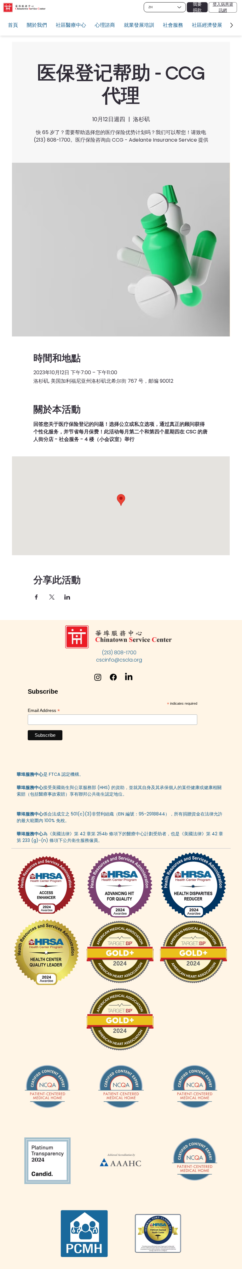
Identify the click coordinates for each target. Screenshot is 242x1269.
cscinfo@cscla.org (119, 659)
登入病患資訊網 (223, 7)
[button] (37, 25)
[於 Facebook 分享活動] (36, 597)
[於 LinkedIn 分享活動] (67, 597)
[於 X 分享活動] (52, 597)
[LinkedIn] (128, 677)
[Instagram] (97, 677)
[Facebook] (113, 677)
